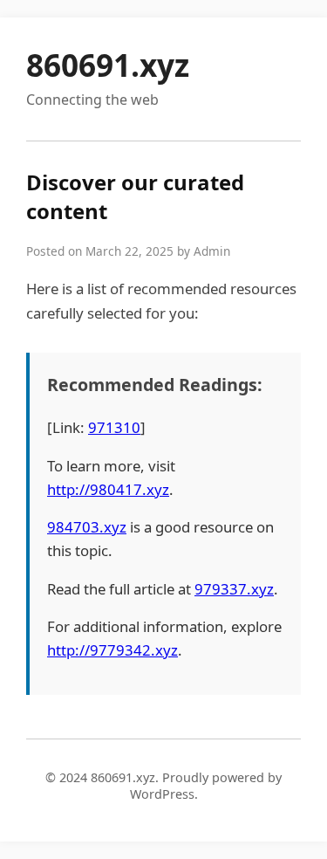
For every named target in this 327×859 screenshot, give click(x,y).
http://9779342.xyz (112, 650)
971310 (114, 427)
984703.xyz (86, 527)
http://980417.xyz (108, 489)
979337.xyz (234, 589)
